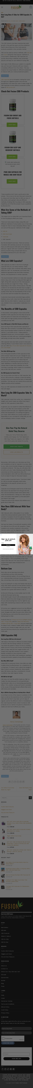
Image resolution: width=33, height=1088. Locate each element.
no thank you (8, 546)
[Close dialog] (1, 534)
